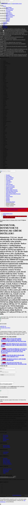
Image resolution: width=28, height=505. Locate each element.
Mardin (4, 122)
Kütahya (5, 117)
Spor (4, 24)
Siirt (4, 134)
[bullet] (11, 375)
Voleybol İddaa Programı (12, 191)
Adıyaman (5, 62)
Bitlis (4, 77)
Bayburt (5, 152)
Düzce (4, 168)
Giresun (5, 97)
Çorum (4, 85)
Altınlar (8, 20)
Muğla (4, 124)
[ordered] (9, 375)
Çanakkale (5, 82)
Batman (5, 156)
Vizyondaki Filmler (10, 201)
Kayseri (5, 110)
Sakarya (5, 132)
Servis (4, 6)
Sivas (4, 137)
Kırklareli (5, 112)
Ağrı (4, 65)
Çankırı (4, 83)
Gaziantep (5, 96)
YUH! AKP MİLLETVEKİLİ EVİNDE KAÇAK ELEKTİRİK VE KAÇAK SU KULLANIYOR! (13, 49)
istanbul (5, 105)
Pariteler (8, 19)
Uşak (4, 145)
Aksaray (5, 151)
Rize (4, 130)
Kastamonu (5, 109)
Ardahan (5, 160)
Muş (4, 125)
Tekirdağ (5, 138)
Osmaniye (5, 167)
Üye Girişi (5, 435)
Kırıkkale (5, 155)
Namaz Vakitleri (10, 8)
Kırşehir (5, 113)
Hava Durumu (9, 10)
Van (4, 147)
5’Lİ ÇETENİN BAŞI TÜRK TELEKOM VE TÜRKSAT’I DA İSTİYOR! (13, 52)
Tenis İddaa (5, 471)
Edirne (4, 89)
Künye (4, 438)
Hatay (4, 101)
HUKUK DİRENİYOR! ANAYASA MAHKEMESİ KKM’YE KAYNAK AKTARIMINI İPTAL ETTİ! (13, 44)
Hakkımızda (6, 439)
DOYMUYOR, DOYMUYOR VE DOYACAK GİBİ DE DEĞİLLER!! (13, 209)
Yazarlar (5, 23)
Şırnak (4, 157)
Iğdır (4, 161)
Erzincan (5, 92)
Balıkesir (5, 73)
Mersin (4, 104)
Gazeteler (8, 11)
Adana (4, 61)
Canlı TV (8, 183)
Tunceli (4, 143)
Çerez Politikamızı (16, 495)
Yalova (4, 163)
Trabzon (5, 141)
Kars (4, 108)
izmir (4, 106)
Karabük (5, 164)
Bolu (4, 78)
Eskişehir (5, 94)
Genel (7, 208)
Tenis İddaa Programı (11, 192)
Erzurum (5, 93)
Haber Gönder (9, 16)
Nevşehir (5, 126)
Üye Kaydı (5, 436)
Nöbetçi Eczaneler (10, 15)
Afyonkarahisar (6, 63)
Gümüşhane (6, 98)
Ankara (4, 67)
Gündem (5, 22)
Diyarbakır (5, 87)
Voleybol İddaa (6, 447)
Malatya (5, 118)
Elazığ (4, 90)
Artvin (4, 70)
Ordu (4, 129)
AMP (4, 473)
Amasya (5, 66)
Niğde (4, 128)
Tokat (4, 140)
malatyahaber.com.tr (7, 213)
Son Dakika (9, 7)
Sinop (4, 136)
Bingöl (4, 75)
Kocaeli (5, 114)
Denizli (4, 86)
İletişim (4, 440)
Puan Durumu (9, 14)
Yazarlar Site (6, 470)
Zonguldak (5, 149)
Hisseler (8, 200)
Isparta (4, 102)
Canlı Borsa (9, 12)
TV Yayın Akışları (10, 185)
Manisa (4, 120)
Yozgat (4, 148)
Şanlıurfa (5, 144)
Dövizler (8, 18)
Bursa (4, 81)
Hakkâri (5, 100)
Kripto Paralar (9, 196)
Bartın (4, 159)
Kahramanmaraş (7, 121)
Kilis (4, 165)
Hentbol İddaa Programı (11, 189)
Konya (4, 116)
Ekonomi (5, 26)
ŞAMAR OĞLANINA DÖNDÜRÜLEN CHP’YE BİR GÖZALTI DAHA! (12, 37)
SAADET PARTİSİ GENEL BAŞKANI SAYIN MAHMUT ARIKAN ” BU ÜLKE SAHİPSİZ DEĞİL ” (13, 55)
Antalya (5, 69)
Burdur (4, 79)
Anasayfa (2, 208)
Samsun (5, 133)
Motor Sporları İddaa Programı (13, 193)
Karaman (5, 153)
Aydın (4, 71)
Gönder (2, 374)
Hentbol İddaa (6, 445)
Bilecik (4, 74)
